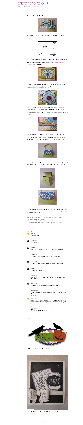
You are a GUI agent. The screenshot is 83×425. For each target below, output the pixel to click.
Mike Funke (33, 275)
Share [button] (14, 13)
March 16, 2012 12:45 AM (35, 272)
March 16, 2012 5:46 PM (35, 280)
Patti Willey (33, 233)
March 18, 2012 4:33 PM (35, 295)
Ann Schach (33, 283)
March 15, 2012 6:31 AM (34, 237)
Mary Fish (33, 247)
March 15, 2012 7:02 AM (35, 244)
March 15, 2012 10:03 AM (35, 258)
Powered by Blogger (42, 421)
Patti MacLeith (34, 268)
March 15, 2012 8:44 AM (35, 251)
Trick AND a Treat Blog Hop (38, 349)
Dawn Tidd (33, 254)
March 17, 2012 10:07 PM (35, 287)
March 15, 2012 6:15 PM (34, 265)
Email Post (32, 227)
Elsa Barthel (33, 240)
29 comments (32, 413)
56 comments (32, 350)
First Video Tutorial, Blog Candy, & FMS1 (42, 411)
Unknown (33, 298)
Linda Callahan (34, 261)
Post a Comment (30, 314)
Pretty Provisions (33, 3)
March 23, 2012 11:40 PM (35, 312)
